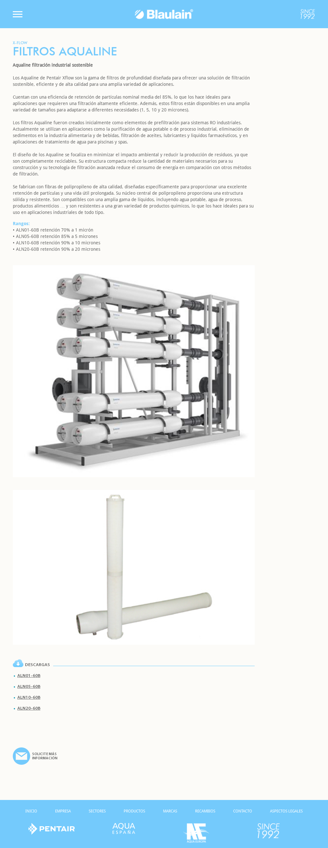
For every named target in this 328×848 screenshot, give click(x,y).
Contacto (242, 811)
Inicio (31, 811)
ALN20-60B (28, 708)
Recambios (205, 811)
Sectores (97, 811)
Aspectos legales (286, 811)
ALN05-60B (28, 686)
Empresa (63, 811)
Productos (134, 811)
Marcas (170, 811)
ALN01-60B (28, 675)
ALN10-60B (28, 697)
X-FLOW (20, 42)
